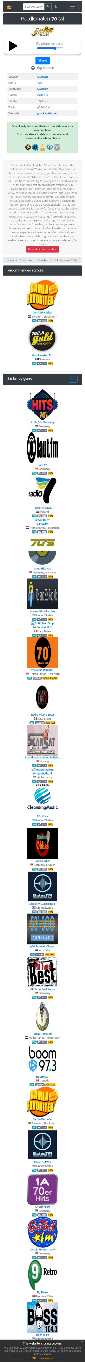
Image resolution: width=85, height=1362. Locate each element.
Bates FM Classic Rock (42, 903)
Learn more (46, 1358)
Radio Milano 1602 (42, 714)
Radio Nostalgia (42, 1033)
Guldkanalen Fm (42, 355)
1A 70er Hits (42, 1206)
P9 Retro (42, 1292)
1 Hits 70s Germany (42, 422)
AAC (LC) (42, 95)
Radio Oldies (42, 861)
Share (42, 60)
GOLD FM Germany (43, 1249)
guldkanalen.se (47, 113)
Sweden (42, 76)
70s (39, 82)
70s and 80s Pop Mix (42, 611)
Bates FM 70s (42, 1162)
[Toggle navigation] (73, 6)
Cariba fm (42, 523)
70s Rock (42, 816)
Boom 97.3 (42, 1076)
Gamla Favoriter (42, 312)
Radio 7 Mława (43, 507)
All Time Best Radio (42, 989)
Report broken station (42, 249)
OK (34, 1358)
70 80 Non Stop (42, 627)
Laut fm (42, 465)
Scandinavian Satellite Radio (42, 757)
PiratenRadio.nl (42, 773)
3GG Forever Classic (42, 946)
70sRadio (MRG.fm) (42, 670)
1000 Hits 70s (42, 568)
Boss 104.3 (42, 1334)
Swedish (42, 88)
